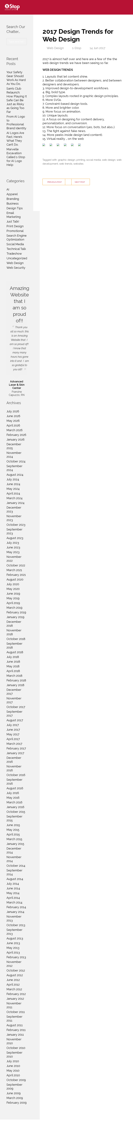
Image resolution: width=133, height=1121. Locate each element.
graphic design (66, 159)
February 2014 (16, 907)
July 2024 (12, 479)
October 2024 (15, 461)
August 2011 (14, 1025)
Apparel (12, 194)
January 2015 (15, 843)
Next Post (80, 182)
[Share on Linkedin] (73, 145)
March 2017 (14, 743)
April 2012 (13, 984)
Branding (12, 199)
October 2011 (15, 1012)
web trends (65, 163)
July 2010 (12, 1061)
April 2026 (13, 425)
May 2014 (12, 893)
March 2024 (14, 498)
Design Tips (14, 208)
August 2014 (14, 879)
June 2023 (13, 547)
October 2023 (15, 524)
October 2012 (15, 970)
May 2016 (12, 797)
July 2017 (12, 725)
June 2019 (13, 593)
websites (78, 163)
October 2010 (15, 1048)
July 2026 (12, 411)
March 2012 (14, 989)
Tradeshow (14, 253)
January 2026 (15, 439)
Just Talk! (12, 221)
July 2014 (12, 883)
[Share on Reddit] (59, 145)
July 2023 (12, 542)
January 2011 (15, 1034)
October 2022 (15, 565)
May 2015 (12, 829)
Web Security (15, 267)
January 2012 (15, 998)
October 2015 (15, 811)
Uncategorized (16, 258)
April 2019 (13, 603)
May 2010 (12, 1070)
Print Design (15, 226)
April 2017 (13, 739)
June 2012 (13, 980)
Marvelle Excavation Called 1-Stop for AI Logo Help (15, 157)
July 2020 (12, 584)
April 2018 (13, 671)
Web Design (55, 48)
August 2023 (14, 538)
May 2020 (13, 589)
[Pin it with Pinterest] (66, 145)
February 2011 (16, 1030)
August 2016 (14, 788)
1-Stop (76, 48)
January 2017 (15, 753)
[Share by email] (80, 145)
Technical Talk (16, 249)
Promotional (15, 231)
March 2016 (14, 802)
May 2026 (13, 420)
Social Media (15, 244)
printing (80, 159)
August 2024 (14, 474)
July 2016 (12, 793)
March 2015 (14, 839)
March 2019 (14, 607)
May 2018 (12, 666)
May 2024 (13, 488)
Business (12, 203)
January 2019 (15, 617)
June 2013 (13, 943)
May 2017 (12, 734)
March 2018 (14, 675)
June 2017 (13, 729)
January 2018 (15, 685)
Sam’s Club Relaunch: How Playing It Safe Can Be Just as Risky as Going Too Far (16, 100)
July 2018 (12, 657)
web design (108, 159)
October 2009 (16, 1080)
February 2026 (16, 435)
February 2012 (16, 994)
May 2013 (12, 947)
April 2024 (13, 493)
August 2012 (14, 975)
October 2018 (15, 639)
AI (7, 189)
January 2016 (15, 807)
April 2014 (13, 897)
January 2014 (15, 912)
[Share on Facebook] (44, 145)
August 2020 (14, 579)
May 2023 (12, 552)
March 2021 (14, 570)
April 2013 (13, 952)
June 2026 (13, 416)
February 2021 (16, 574)
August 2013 (14, 938)
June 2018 (13, 661)
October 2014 (15, 865)
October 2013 (15, 925)
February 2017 (16, 748)
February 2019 (16, 612)
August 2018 (14, 652)
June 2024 (13, 484)
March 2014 (14, 902)
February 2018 (16, 680)
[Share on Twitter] (52, 145)
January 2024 (15, 503)
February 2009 (16, 1102)
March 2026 (14, 430)
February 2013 (16, 957)
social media (93, 159)
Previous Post (54, 182)
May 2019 (12, 598)
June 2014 (13, 888)
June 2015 (13, 825)
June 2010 (13, 1066)
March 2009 (14, 1098)
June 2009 (13, 1093)
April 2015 (13, 834)
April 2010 (13, 1075)
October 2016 (15, 775)
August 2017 (14, 720)
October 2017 (15, 707)
